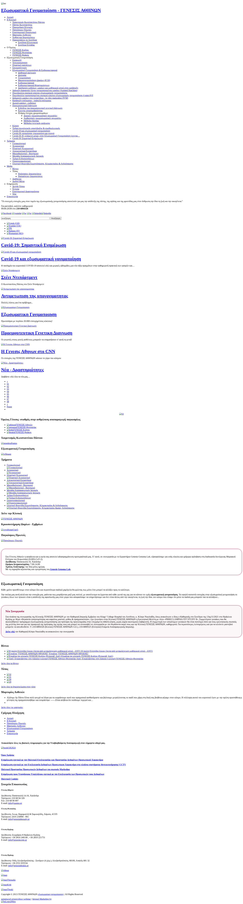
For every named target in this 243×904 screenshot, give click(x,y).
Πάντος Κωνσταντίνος (22, 25)
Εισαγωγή (16, 60)
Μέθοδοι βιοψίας (31, 121)
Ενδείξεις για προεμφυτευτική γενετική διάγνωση (40, 108)
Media (9, 166)
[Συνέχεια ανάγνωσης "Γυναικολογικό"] (14, 467)
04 (8, 391)
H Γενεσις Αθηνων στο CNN (28, 351)
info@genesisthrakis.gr (18, 865)
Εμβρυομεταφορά (26, 83)
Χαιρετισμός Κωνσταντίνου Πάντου (28, 22)
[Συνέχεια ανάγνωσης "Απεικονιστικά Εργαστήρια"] (20, 483)
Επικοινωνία (12, 196)
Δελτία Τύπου (18, 186)
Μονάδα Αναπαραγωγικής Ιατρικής (28, 156)
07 (8, 399)
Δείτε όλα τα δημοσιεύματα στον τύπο (18, 687)
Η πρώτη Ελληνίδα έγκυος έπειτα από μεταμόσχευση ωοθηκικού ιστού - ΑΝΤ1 (117, 651)
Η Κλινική (11, 20)
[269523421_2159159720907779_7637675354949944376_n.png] (9, 682)
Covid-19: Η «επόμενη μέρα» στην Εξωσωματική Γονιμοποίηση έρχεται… (46, 136)
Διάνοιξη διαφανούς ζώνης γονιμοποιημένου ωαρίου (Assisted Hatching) (44, 90)
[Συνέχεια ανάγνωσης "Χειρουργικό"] (14, 472)
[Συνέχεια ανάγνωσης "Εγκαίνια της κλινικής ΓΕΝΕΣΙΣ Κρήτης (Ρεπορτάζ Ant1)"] (34, 656)
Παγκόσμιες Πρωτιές (22, 30)
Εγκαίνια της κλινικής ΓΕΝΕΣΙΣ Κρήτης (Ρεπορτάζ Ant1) (87, 656)
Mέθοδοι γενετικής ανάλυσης (37, 123)
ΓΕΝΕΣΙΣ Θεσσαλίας (22, 52)
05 (8, 394)
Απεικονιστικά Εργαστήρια (24, 151)
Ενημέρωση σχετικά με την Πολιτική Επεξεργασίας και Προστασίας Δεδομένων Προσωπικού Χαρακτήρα (52, 760)
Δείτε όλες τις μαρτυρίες (12, 707)
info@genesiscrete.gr (17, 840)
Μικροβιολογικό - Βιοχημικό (25, 153)
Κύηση (15, 126)
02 (8, 386)
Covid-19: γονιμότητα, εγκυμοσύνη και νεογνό (33, 133)
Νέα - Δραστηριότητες (22, 369)
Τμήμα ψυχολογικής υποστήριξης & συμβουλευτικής (36, 128)
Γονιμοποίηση (24, 78)
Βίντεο (15, 169)
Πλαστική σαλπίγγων (22, 65)
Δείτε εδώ (10, 631)
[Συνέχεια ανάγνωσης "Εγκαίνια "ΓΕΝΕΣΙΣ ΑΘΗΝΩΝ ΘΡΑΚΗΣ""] (28, 653)
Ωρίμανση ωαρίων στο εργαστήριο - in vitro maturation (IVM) (40, 98)
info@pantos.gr (15, 803)
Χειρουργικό (18, 146)
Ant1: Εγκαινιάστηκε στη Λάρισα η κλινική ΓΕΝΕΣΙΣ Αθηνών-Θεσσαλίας (109, 658)
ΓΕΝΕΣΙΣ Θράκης (20, 55)
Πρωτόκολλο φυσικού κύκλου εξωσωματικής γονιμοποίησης (39, 93)
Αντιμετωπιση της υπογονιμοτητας (34, 295)
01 (8, 384)
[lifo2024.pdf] (9, 674)
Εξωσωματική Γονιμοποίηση (20, 728)
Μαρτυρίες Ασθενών (21, 35)
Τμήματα (11, 141)
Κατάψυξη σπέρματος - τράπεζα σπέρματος (31, 100)
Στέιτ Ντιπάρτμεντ (19, 277)
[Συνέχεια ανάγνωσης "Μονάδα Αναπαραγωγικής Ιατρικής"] (23, 493)
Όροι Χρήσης (7, 755)
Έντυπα (15, 189)
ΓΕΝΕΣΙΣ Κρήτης (20, 50)
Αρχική (10, 17)
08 (8, 401)
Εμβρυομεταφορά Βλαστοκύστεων (34, 85)
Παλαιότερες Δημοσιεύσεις (30, 176)
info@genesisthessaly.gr (19, 819)
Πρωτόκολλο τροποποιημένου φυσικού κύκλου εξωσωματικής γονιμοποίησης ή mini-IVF (52, 95)
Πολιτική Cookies (9, 779)
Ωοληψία (22, 75)
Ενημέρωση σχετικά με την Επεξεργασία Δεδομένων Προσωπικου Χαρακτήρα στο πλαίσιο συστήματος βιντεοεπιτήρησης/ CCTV (63, 764)
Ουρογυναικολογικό (21, 161)
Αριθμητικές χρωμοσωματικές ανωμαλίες (42, 118)
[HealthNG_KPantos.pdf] (9, 677)
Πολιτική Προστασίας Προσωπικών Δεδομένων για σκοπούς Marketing (35, 769)
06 (8, 396)
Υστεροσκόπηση (19, 62)
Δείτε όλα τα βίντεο (10, 663)
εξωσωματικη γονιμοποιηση (50, 894)
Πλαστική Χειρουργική (22, 148)
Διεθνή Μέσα (18, 181)
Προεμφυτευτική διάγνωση (24, 105)
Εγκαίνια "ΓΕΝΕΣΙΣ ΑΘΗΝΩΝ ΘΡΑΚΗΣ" (69, 653)
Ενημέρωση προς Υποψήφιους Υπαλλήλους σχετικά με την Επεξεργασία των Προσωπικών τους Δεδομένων (52, 774)
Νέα (14, 194)
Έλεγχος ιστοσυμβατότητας (30, 110)
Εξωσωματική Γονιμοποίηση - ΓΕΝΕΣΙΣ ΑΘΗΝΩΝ (51, 10)
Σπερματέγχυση (19, 68)
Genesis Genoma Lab (60, 569)
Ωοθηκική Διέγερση (27, 73)
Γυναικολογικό (19, 143)
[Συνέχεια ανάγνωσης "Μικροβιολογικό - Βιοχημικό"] (21, 488)
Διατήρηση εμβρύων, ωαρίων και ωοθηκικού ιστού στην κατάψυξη (48, 88)
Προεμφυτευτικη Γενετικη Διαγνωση (36, 332)
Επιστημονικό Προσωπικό (24, 32)
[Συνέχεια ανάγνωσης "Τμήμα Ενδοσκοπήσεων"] (19, 498)
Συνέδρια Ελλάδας (26, 45)
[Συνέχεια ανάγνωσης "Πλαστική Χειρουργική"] (18, 477)
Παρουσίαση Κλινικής (22, 27)
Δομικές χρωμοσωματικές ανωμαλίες (40, 115)
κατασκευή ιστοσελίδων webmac (16, 899)
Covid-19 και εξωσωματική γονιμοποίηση (31, 131)
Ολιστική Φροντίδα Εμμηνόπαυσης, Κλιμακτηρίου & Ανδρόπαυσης (42, 163)
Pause (9, 406)
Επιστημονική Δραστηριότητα (25, 191)
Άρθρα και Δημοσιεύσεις (23, 37)
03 (8, 389)
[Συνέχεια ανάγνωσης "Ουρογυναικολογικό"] (17, 503)
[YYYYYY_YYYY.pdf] (9, 679)
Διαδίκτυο (16, 179)
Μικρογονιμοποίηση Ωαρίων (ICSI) (34, 80)
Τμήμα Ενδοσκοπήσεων (23, 158)
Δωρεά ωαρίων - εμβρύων (24, 103)
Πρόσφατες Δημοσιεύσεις (29, 174)
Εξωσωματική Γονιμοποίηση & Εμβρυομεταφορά (34, 70)
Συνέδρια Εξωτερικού (28, 42)
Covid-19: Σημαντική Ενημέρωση (27, 138)
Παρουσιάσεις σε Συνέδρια (24, 40)
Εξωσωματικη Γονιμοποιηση (29, 314)
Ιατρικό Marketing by (42, 899)
